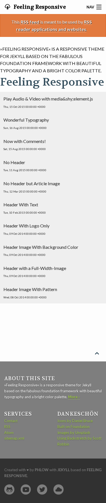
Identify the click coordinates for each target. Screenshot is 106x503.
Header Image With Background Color (40, 250)
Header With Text (24, 208)
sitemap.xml (14, 438)
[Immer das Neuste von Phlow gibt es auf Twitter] (42, 489)
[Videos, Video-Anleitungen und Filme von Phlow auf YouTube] (26, 489)
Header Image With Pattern (30, 293)
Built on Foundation (73, 426)
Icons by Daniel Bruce (75, 421)
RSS (7, 426)
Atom (9, 432)
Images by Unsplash (73, 432)
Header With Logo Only (26, 229)
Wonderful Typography (26, 123)
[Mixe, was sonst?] (58, 489)
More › (74, 397)
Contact (11, 421)
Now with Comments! (24, 144)
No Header (24, 166)
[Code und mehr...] (9, 489)
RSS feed (30, 21)
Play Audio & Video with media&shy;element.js (48, 102)
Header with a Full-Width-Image (34, 271)
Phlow (42, 470)
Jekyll (63, 470)
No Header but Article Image (31, 187)
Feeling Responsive (39, 7)
